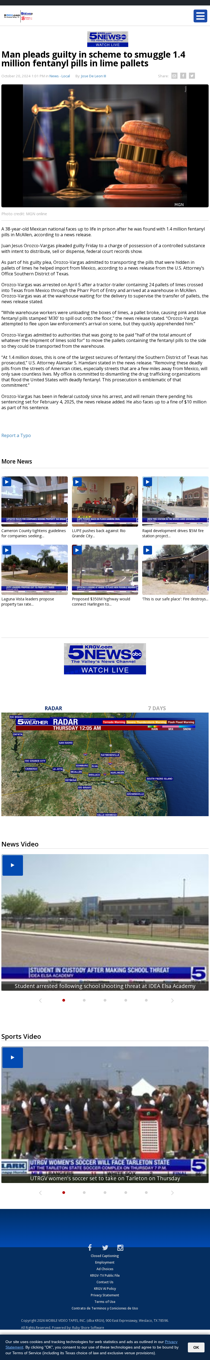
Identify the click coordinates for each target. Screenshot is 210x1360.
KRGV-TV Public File (105, 1275)
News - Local (59, 75)
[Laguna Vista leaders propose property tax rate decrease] (34, 570)
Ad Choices (105, 1269)
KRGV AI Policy (105, 1288)
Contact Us (105, 1282)
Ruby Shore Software (88, 1327)
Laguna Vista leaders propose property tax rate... (27, 601)
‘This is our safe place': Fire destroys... (175, 598)
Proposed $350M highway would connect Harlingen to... (101, 601)
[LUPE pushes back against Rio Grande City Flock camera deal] (105, 501)
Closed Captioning (105, 1255)
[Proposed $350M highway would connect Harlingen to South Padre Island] (105, 570)
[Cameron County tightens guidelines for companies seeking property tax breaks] (34, 501)
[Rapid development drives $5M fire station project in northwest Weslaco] (175, 501)
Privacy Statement (105, 1295)
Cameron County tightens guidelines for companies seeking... (33, 533)
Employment (105, 1262)
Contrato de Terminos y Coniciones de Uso (105, 1308)
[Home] (37, 16)
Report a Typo (16, 435)
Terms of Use (104, 1301)
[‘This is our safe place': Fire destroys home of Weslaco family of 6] (175, 570)
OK (196, 1347)
